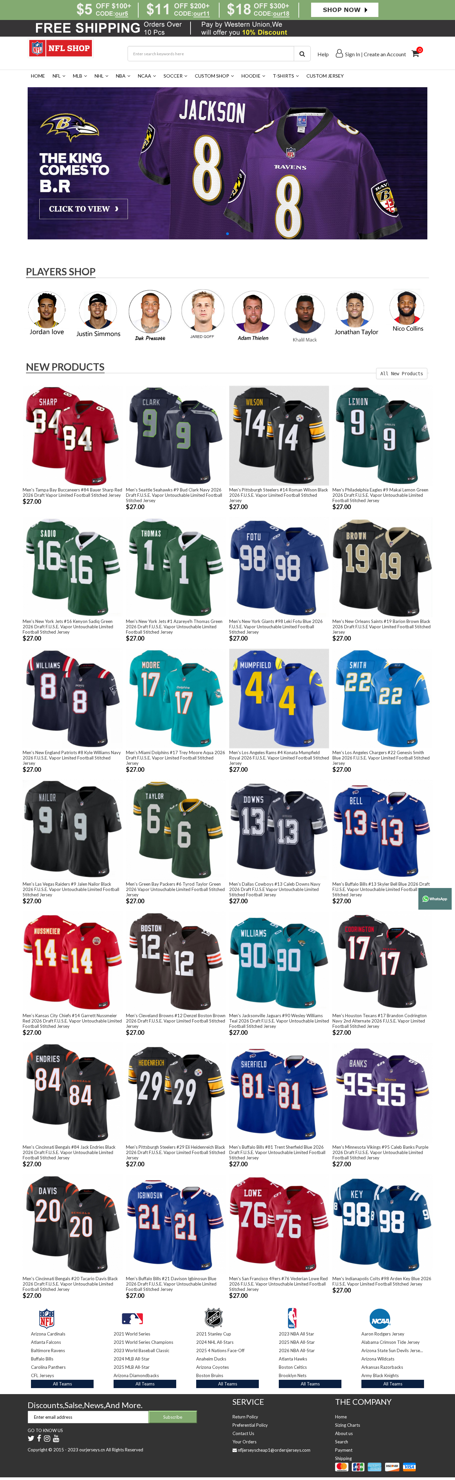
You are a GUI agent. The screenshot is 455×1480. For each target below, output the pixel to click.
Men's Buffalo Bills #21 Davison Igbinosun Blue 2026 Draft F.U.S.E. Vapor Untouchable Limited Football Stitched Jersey (171, 1284)
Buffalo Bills (42, 1358)
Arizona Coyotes (212, 1367)
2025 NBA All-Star (297, 1342)
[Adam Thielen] (253, 314)
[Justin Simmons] (98, 314)
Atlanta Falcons (46, 1342)
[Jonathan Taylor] (356, 313)
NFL (57, 76)
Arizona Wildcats (377, 1358)
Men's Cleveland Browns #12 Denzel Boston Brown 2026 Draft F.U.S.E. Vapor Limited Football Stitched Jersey (176, 1021)
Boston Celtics (293, 1367)
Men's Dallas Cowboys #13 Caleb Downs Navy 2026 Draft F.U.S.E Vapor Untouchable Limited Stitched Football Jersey (274, 889)
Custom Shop (212, 76)
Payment (343, 1450)
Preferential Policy (250, 1425)
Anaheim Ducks (211, 1358)
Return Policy (245, 1416)
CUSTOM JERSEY (325, 76)
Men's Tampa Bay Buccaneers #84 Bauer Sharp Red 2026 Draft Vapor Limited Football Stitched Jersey (72, 492)
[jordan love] (47, 312)
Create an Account (385, 54)
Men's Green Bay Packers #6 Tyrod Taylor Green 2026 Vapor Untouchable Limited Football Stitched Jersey (175, 889)
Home (38, 76)
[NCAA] (380, 1317)
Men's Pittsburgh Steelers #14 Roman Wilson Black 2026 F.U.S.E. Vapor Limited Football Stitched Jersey (278, 495)
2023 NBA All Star (296, 1333)
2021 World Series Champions (143, 1342)
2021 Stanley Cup (213, 1333)
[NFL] (227, 162)
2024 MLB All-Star (132, 1358)
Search (341, 1441)
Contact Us (243, 1433)
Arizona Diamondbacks (136, 1375)
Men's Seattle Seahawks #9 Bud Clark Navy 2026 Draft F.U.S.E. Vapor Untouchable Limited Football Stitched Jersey (174, 495)
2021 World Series (132, 1333)
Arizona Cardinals (48, 1333)
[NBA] (292, 1317)
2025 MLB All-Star (132, 1367)
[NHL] (214, 1317)
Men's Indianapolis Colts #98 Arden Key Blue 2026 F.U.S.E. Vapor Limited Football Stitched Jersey (381, 1281)
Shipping (343, 1458)
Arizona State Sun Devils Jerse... (392, 1350)
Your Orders (244, 1441)
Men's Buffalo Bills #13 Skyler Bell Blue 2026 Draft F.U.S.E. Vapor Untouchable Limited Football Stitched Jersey (381, 889)
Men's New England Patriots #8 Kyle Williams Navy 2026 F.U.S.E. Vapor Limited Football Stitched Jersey (72, 758)
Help (323, 54)
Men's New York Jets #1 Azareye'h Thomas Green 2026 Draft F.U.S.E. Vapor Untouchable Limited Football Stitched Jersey (174, 627)
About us (344, 1433)
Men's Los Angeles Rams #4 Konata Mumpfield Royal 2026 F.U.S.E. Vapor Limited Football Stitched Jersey (279, 758)
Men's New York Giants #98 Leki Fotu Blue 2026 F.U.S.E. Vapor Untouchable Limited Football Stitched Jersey (276, 627)
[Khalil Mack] (305, 316)
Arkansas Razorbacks (382, 1367)
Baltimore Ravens (48, 1350)
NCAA (144, 76)
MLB (77, 76)
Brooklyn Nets (292, 1375)
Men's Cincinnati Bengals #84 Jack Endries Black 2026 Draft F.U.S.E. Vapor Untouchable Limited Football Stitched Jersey (69, 1152)
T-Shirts (283, 76)
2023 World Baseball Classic (141, 1350)
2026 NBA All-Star (297, 1350)
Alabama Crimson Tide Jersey (390, 1342)
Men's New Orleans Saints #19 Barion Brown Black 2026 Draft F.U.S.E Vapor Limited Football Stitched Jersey (381, 627)
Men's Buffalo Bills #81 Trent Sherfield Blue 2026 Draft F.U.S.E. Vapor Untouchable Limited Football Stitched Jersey (277, 1152)
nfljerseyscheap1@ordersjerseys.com (274, 1450)
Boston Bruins (209, 1375)
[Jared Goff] (202, 314)
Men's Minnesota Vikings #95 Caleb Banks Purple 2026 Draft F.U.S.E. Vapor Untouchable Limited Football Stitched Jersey (380, 1152)
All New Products (401, 373)
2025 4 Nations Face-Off (220, 1350)
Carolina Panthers (48, 1367)
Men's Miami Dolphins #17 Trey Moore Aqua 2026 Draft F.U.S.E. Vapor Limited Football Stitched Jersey (175, 758)
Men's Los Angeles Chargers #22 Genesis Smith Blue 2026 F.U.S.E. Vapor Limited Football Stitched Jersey (381, 758)
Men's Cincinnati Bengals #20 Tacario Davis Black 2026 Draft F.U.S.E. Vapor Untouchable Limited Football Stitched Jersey (70, 1284)
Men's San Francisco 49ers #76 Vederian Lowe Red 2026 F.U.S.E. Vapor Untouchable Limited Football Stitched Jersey (278, 1284)
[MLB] (132, 1317)
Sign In (352, 54)
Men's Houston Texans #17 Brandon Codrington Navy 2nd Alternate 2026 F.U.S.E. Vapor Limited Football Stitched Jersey (379, 1021)
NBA (121, 76)
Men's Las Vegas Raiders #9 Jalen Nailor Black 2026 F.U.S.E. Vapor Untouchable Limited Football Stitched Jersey (71, 889)
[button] (227, 233)
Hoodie (250, 76)
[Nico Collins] (408, 311)
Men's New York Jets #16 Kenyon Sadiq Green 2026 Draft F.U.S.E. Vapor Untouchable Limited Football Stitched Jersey (68, 627)
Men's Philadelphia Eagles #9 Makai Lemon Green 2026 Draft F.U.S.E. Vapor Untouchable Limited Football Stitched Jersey (380, 495)
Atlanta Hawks (293, 1358)
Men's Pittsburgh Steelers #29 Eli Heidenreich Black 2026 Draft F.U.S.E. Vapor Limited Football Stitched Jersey (175, 1152)
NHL (99, 76)
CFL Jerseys (42, 1375)
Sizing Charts (347, 1425)
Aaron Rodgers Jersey (382, 1333)
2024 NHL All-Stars (214, 1342)
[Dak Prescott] (150, 314)
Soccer (173, 76)
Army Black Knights (380, 1375)
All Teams (62, 1383)
